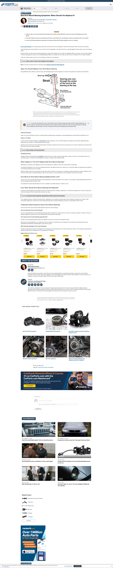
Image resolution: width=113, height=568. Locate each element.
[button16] (52, 399)
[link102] (33, 342)
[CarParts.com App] (33, 521)
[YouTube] (32, 265)
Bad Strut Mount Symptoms (29, 327)
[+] (55, 399)
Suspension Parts (26, 13)
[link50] (32, 26)
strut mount (42, 137)
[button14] (49, 399)
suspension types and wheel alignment (54, 61)
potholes (41, 152)
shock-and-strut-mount (42, 362)
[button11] (44, 399)
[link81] (82, 238)
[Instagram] (35, 280)
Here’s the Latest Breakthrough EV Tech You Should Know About (37, 435)
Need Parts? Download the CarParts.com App (56, 0)
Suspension (29, 11)
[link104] (56, 342)
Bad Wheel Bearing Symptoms (52, 327)
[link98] (56, 315)
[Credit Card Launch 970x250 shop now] (56, 376)
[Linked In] (29, 265)
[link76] (69, 238)
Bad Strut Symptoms (50, 354)
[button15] (51, 399)
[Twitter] (32, 280)
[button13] (48, 399)
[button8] (39, 399)
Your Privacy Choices (68, 566)
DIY (43, 360)
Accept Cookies (78, 566)
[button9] (41, 399)
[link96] (33, 315)
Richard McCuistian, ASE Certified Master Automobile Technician (42, 19)
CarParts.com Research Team (37, 23)
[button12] (46, 399)
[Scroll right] (91, 236)
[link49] (29, 26)
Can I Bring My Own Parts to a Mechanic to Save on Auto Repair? (37, 456)
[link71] (55, 238)
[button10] (43, 399)
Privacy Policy (6, 566)
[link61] (29, 238)
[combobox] (37, 8)
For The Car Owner (26, 558)
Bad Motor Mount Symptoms (29, 354)
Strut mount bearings (25, 44)
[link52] (37, 26)
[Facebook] (29, 280)
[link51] (34, 26)
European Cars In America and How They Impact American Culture (74, 435)
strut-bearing (50, 362)
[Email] (41, 280)
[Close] (111, 566)
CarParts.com (33, 229)
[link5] (10, 4)
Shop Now (29, 252)
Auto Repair (23, 11)
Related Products (26, 490)
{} (54, 399)
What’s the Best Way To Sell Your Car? (31, 479)
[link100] (79, 315)
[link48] (24, 26)
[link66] (42, 238)
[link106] (79, 342)
